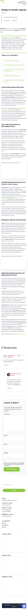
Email (6, 444)
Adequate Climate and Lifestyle (12, 75)
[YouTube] (12, 601)
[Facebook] (5, 601)
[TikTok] (9, 601)
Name (6, 435)
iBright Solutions (14, 605)
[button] (3, 2)
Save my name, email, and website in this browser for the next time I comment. (14, 464)
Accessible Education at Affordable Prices (14, 65)
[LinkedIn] (19, 601)
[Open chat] (24, 606)
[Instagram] (15, 601)
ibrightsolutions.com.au (19, 334)
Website (6, 453)
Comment (7, 414)
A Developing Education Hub (11, 60)
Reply (6, 365)
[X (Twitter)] (22, 601)
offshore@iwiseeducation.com (9, 500)
